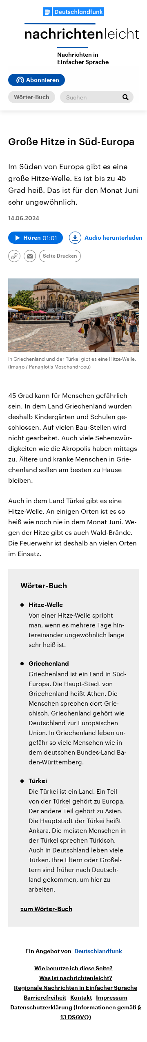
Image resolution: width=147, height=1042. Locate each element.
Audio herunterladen (114, 238)
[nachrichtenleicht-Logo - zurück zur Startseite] (81, 35)
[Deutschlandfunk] (73, 11)
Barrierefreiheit (45, 997)
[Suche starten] (125, 97)
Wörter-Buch (31, 97)
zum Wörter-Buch (46, 909)
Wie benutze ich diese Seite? (73, 968)
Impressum (111, 997)
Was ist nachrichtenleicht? (75, 978)
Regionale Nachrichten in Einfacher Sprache (75, 988)
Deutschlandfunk (98, 951)
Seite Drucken (60, 256)
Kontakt (81, 997)
